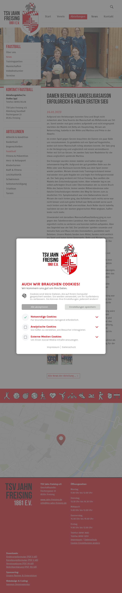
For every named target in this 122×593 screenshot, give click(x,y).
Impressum (53, 347)
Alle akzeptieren (39, 307)
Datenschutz (69, 347)
